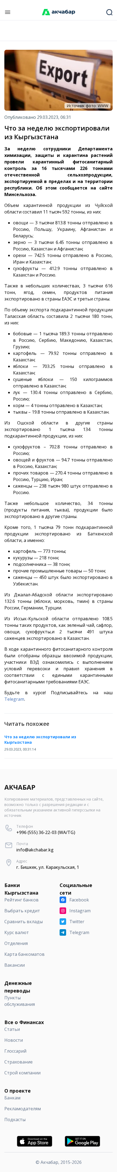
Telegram (14, 699)
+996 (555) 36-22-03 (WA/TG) (45, 832)
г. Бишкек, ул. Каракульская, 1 (47, 867)
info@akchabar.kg (35, 850)
